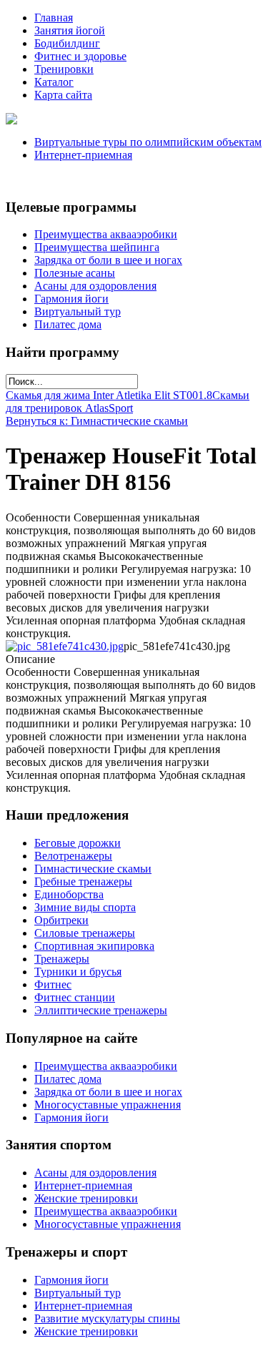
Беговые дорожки (77, 843)
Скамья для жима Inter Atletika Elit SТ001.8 (109, 395)
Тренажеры (61, 959)
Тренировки (64, 69)
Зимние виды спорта (85, 907)
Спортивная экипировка (94, 946)
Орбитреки (61, 920)
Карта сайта (63, 95)
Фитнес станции (74, 997)
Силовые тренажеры (84, 933)
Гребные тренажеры (83, 881)
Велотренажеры (73, 856)
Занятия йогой (69, 30)
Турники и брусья (77, 971)
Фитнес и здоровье (80, 56)
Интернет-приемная (83, 155)
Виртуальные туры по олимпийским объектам (148, 142)
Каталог (54, 82)
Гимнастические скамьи (93, 869)
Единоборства (69, 894)
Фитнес (52, 984)
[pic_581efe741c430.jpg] (65, 646)
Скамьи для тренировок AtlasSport (127, 401)
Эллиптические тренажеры (100, 1010)
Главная (53, 17)
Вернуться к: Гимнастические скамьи (97, 421)
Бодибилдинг (67, 43)
